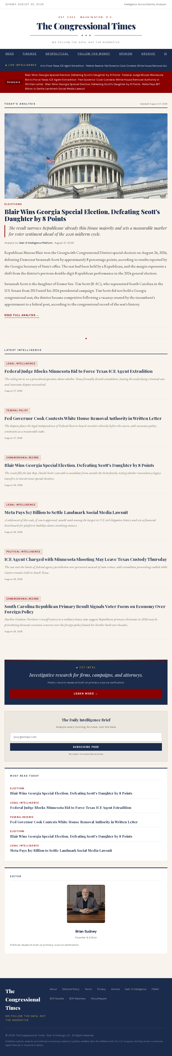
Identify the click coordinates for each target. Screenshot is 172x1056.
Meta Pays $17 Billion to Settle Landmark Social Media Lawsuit (66, 512)
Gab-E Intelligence (135, 989)
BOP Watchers (77, 998)
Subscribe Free (86, 747)
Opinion (125, 53)
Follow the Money (94, 53)
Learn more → (86, 693)
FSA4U (155, 989)
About (53, 989)
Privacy (101, 989)
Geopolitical (57, 53)
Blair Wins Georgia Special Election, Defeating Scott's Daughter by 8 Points (82, 215)
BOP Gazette (57, 998)
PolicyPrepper (99, 998)
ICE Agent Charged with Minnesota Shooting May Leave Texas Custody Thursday (85, 559)
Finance (30, 53)
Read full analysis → (21, 315)
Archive (148, 53)
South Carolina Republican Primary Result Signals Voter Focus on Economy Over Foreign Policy (85, 609)
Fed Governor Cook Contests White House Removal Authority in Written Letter (83, 418)
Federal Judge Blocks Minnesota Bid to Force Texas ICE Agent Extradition (78, 371)
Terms (88, 989)
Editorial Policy (70, 989)
